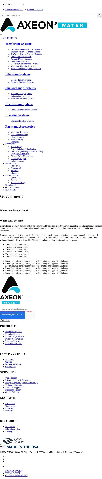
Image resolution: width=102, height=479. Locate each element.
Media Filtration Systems (21, 80)
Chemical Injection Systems (22, 121)
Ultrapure (15, 173)
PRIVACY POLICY (14, 471)
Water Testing (16, 146)
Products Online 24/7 (14, 10)
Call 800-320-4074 (35, 10)
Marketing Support (18, 158)
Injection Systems (17, 115)
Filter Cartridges (17, 137)
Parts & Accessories (13, 343)
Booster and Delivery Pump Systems (26, 68)
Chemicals (15, 142)
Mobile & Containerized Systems (24, 64)
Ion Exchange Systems (20, 88)
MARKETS (10, 163)
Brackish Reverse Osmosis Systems (26, 52)
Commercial (16, 168)
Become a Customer (13, 364)
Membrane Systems (18, 43)
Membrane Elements (19, 132)
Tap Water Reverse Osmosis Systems (26, 49)
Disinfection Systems (19, 104)
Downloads (15, 178)
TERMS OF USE (12, 473)
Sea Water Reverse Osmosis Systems (26, 54)
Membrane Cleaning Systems (23, 66)
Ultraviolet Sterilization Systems (24, 110)
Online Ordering (17, 161)
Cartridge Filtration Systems (22, 82)
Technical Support (13, 387)
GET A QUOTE (12, 187)
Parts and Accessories (20, 126)
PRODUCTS (11, 38)
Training (14, 180)
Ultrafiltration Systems (20, 61)
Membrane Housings (19, 134)
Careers (8, 362)
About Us (9, 359)
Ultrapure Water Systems (21, 56)
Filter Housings (17, 139)
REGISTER (10, 190)
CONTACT (10, 185)
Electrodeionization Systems (22, 98)
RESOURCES (11, 175)
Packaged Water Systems (21, 59)
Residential (15, 166)
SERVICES (10, 144)
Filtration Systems (17, 74)
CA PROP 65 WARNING (16, 475)
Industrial (14, 170)
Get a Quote (10, 367)
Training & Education (20, 154)
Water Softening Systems (21, 93)
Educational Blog (18, 182)
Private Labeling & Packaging (23, 149)
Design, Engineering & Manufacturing (27, 151)
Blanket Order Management (22, 156)
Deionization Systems (20, 96)
